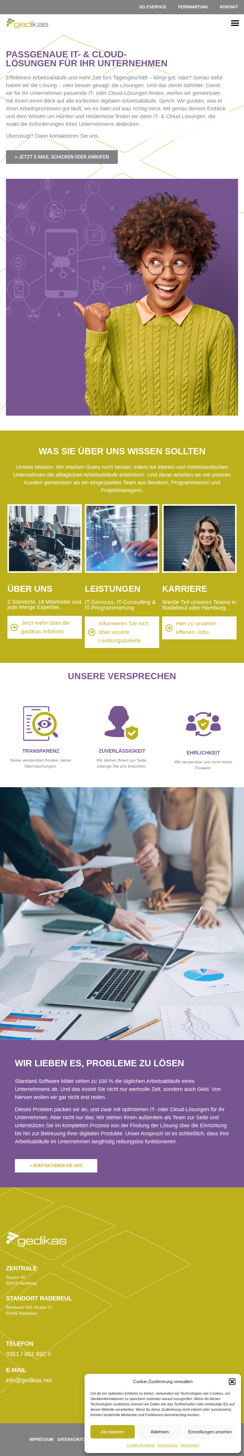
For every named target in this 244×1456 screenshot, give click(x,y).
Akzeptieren (112, 1431)
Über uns (29, 589)
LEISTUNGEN (112, 589)
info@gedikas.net (29, 1380)
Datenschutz (168, 1445)
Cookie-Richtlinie (141, 1445)
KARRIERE (184, 589)
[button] (232, 1382)
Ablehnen (160, 1431)
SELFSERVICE (152, 7)
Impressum (190, 1445)
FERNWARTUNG (193, 7)
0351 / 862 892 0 (28, 1354)
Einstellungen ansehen (210, 1431)
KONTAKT (229, 7)
